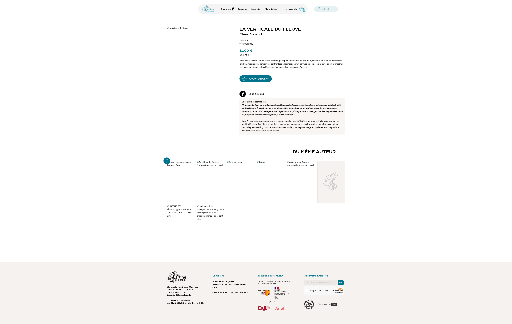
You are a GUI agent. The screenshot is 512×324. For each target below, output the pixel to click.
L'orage (271, 163)
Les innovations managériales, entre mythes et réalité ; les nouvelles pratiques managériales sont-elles (211, 219)
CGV (215, 287)
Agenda (256, 9)
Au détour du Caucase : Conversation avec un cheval (211, 168)
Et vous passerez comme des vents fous (180, 167)
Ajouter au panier (259, 78)
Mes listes (271, 9)
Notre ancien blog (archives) (230, 292)
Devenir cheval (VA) (331, 165)
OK (340, 283)
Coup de (226, 9)
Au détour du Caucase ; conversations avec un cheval (301, 168)
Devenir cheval (241, 163)
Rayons (242, 9)
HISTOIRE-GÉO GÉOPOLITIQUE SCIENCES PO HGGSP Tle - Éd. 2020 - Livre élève (181, 216)
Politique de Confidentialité (229, 284)
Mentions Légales (223, 281)
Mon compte (290, 9)
